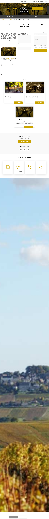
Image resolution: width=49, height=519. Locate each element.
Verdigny (11, 19)
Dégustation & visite (36, 1)
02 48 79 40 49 (10, 16)
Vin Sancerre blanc (9, 95)
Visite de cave (19, 119)
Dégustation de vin (30, 95)
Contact (46, 1)
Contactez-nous (38, 16)
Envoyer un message (24, 141)
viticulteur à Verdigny (9, 58)
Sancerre (20, 47)
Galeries (42, 1)
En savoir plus (37, 8)
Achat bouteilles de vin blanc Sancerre (24, 36)
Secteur (7, 19)
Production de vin (27, 1)
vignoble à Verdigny (9, 32)
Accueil (21, 1)
